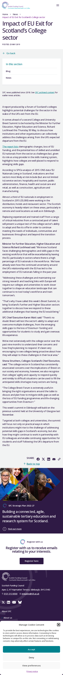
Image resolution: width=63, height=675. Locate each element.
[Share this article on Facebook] (38, 459)
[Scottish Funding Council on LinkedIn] (8, 602)
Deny (31, 657)
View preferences (31, 665)
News (15, 14)
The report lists (10, 146)
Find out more (15, 529)
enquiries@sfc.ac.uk (30, 593)
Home (5, 14)
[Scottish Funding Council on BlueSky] (20, 602)
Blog (8, 71)
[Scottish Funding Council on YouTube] (14, 602)
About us (8, 617)
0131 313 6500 (10, 593)
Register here (31, 561)
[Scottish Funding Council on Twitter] (3, 602)
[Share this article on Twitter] (43, 459)
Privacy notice (32, 671)
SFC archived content (45, 92)
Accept (31, 649)
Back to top (33, 463)
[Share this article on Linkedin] (48, 459)
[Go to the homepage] (15, 5)
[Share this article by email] (53, 459)
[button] (58, 624)
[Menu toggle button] (57, 5)
